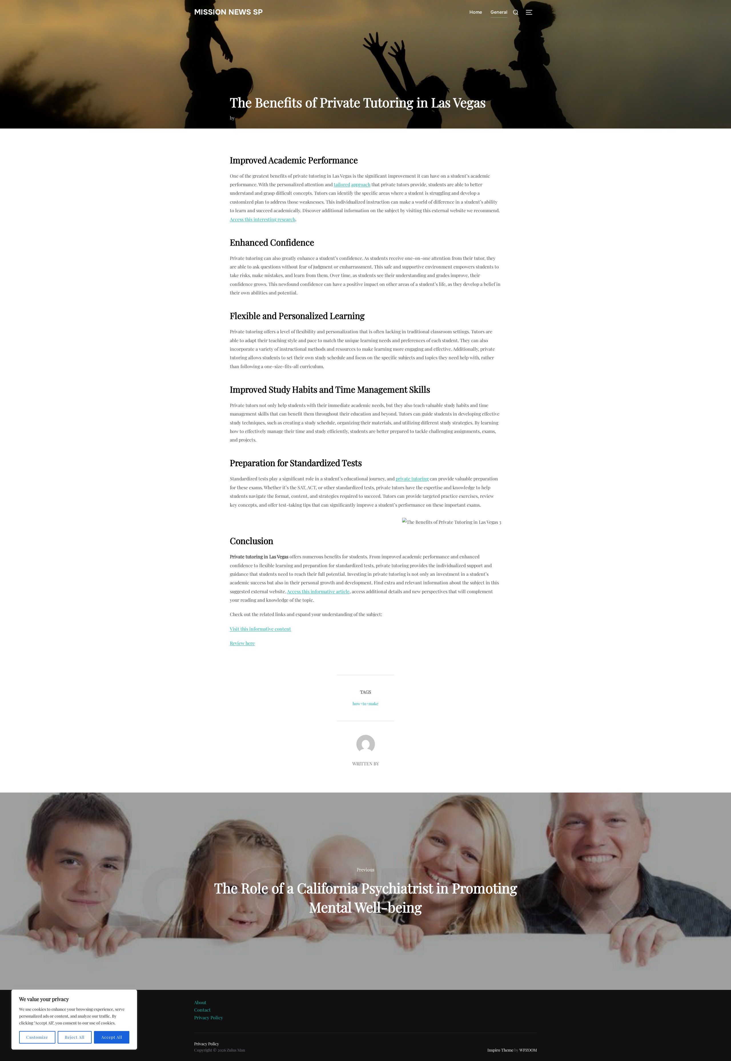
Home (475, 12)
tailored (342, 184)
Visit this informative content (260, 629)
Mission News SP (228, 12)
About (200, 1002)
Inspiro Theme (500, 1050)
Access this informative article (318, 591)
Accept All (111, 1037)
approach (360, 184)
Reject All (75, 1037)
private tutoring (412, 479)
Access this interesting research (262, 219)
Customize (37, 1037)
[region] (74, 1020)
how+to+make (365, 703)
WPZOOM (528, 1050)
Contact (202, 1010)
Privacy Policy (208, 1017)
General (499, 12)
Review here (242, 643)
